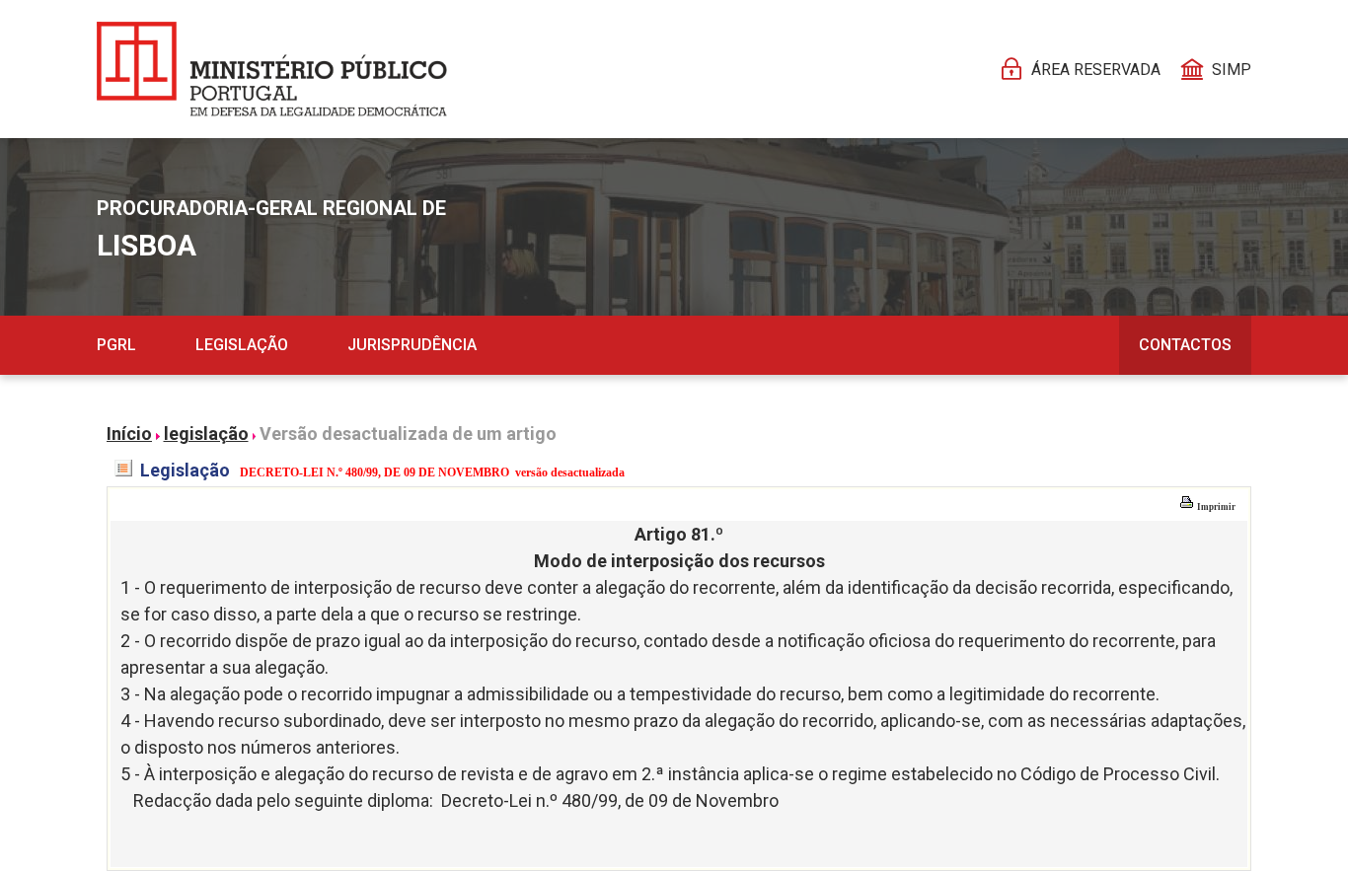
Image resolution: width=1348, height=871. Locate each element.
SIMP (1231, 69)
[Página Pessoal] (272, 69)
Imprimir (1215, 507)
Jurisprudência (412, 344)
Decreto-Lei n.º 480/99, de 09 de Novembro (610, 800)
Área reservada (1096, 69)
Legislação (241, 344)
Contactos (1185, 344)
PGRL (116, 344)
